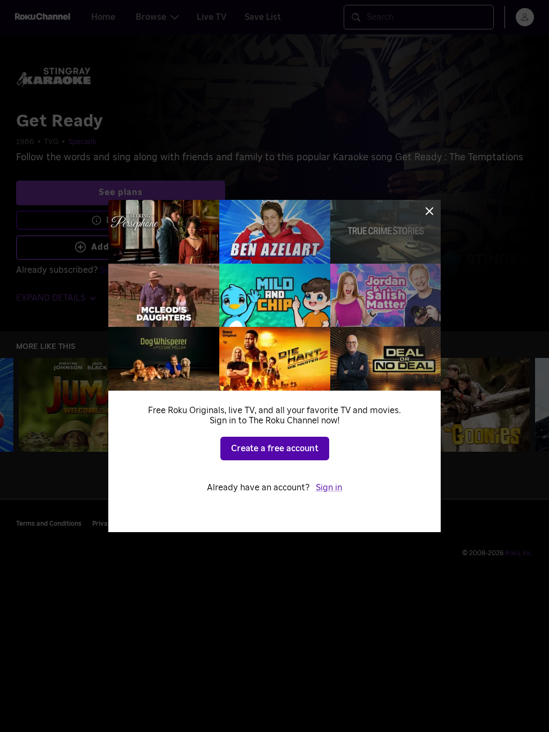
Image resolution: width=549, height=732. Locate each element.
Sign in (329, 487)
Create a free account (274, 448)
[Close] (429, 211)
